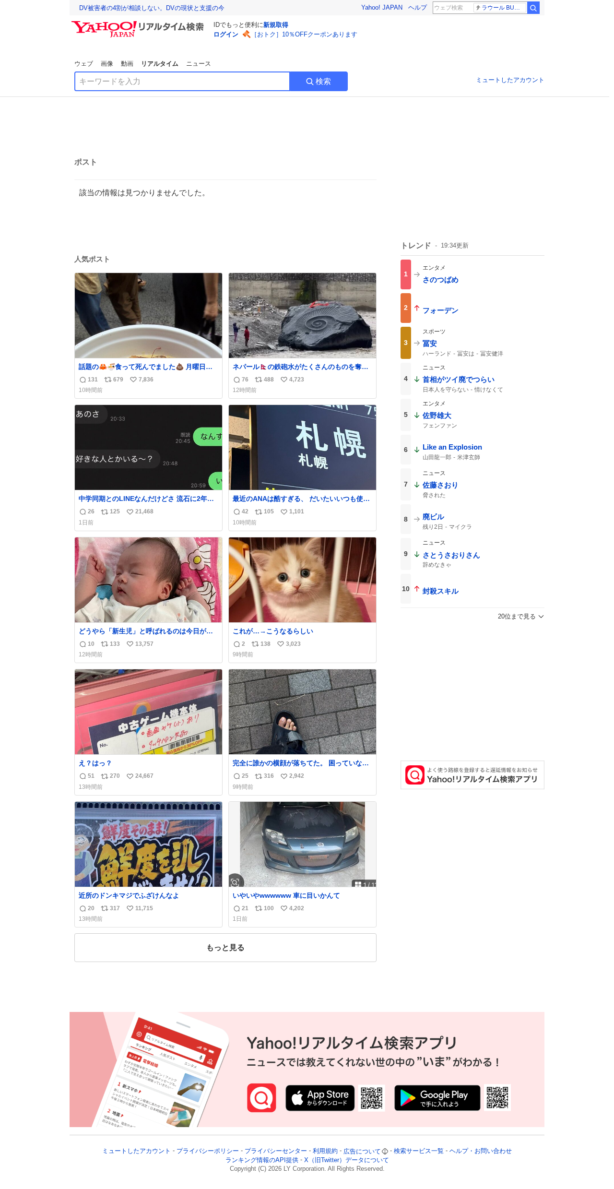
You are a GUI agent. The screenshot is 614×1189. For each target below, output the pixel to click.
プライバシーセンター (276, 1151)
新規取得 (275, 24)
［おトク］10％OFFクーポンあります (304, 34)
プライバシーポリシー (208, 1151)
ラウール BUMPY (504, 7)
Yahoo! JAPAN (381, 7)
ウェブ (83, 63)
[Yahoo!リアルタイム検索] (139, 23)
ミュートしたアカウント (510, 79)
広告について (362, 1151)
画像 (107, 63)
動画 (127, 63)
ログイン (225, 34)
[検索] (533, 7)
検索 (323, 81)
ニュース (198, 63)
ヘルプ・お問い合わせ (480, 1151)
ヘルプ (417, 7)
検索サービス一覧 (419, 1151)
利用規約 (325, 1151)
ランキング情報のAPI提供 (261, 1160)
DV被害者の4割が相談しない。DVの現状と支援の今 (151, 8)
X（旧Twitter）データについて (346, 1160)
